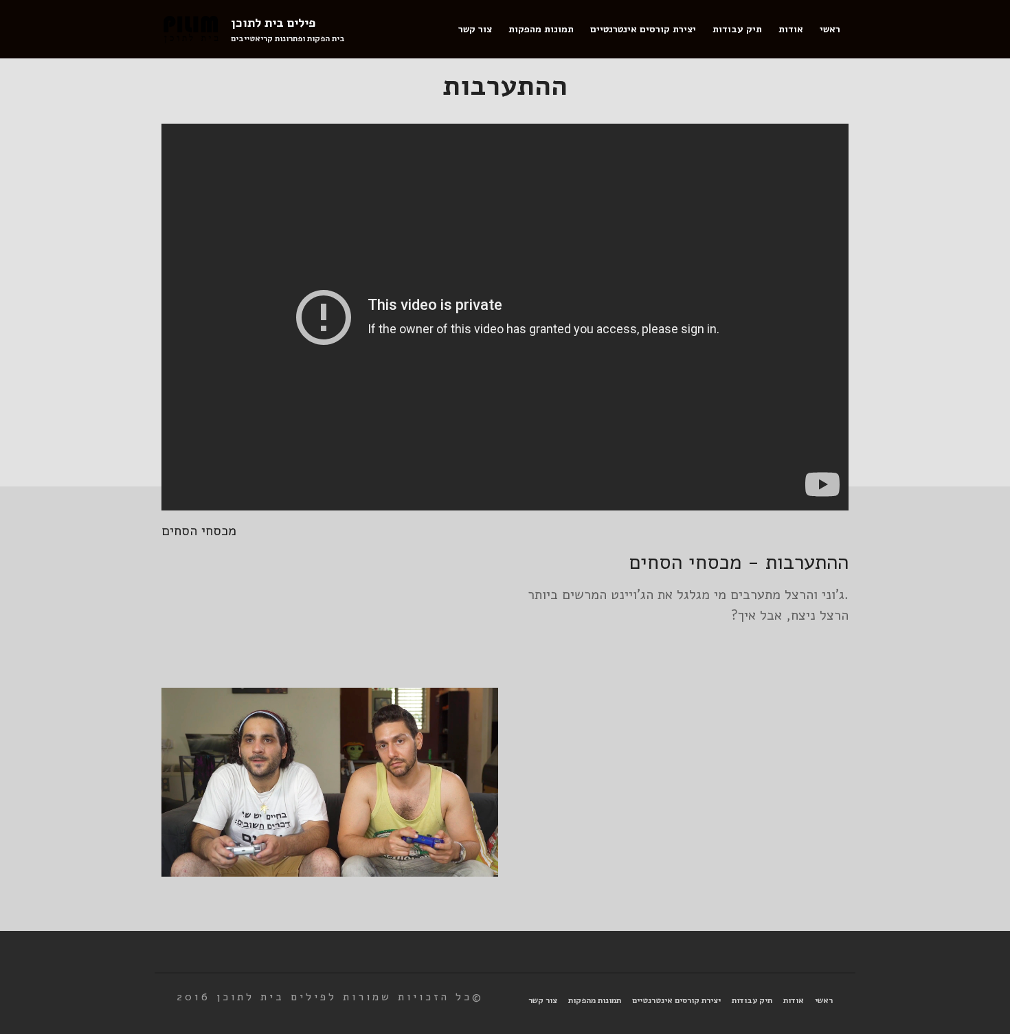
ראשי (830, 29)
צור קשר (475, 29)
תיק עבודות (737, 29)
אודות (790, 29)
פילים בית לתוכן (273, 22)
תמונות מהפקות (541, 29)
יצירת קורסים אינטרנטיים (643, 29)
